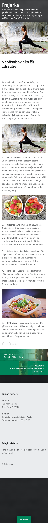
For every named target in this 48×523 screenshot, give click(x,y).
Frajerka (10, 5)
